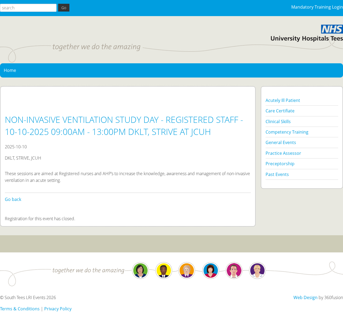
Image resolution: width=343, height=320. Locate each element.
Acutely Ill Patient (283, 100)
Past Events (277, 174)
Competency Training (287, 132)
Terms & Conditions (20, 309)
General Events (281, 142)
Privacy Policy (58, 309)
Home (10, 70)
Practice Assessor (283, 153)
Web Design (305, 297)
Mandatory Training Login (317, 7)
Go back (13, 199)
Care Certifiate (280, 111)
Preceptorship (280, 164)
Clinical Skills (278, 121)
